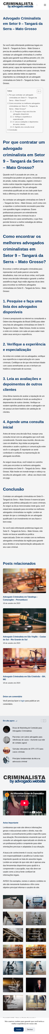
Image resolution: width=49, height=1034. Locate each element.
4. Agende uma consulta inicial (23, 127)
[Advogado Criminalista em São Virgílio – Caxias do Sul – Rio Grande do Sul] (24, 620)
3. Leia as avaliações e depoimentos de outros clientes (25, 123)
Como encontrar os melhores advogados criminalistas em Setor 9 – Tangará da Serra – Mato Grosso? (24, 106)
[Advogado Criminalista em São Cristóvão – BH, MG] (24, 660)
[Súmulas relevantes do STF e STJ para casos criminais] (6, 750)
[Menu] (45, 5)
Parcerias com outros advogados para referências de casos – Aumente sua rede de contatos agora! (28, 740)
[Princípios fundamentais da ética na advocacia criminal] (6, 760)
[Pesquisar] (37, 5)
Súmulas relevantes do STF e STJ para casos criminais (27, 750)
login (23, 701)
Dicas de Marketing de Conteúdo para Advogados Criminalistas (27, 729)
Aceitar (18, 1029)
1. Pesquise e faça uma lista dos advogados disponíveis (24, 113)
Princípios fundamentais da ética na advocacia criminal (26, 759)
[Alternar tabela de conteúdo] (37, 91)
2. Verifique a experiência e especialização (22, 118)
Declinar (30, 1029)
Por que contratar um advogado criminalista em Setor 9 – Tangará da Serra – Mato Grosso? (23, 97)
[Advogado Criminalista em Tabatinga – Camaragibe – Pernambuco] (24, 580)
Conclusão (13, 130)
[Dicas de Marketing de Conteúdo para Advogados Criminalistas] (6, 729)
